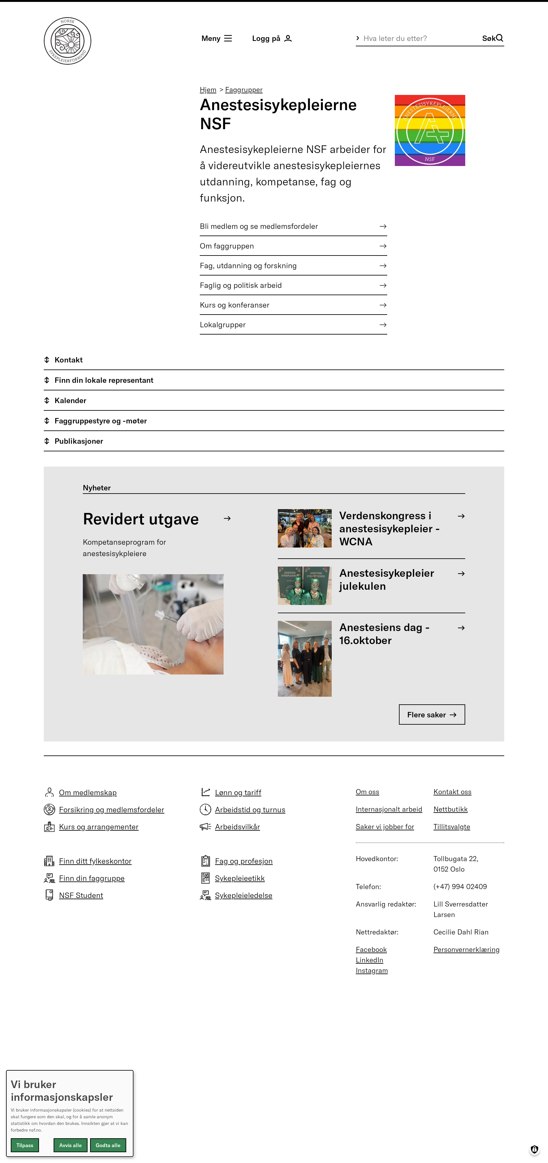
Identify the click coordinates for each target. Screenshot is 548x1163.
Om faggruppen (227, 245)
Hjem (208, 89)
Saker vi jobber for (385, 826)
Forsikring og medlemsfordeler (111, 809)
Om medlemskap (88, 792)
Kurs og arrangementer (99, 826)
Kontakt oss (453, 791)
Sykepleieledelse (243, 895)
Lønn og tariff (238, 792)
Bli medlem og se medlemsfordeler (259, 226)
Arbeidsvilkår (237, 826)
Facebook (371, 949)
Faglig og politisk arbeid (241, 285)
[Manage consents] (534, 1149)
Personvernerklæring (467, 949)
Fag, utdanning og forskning (248, 265)
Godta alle (108, 1145)
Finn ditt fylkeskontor (95, 861)
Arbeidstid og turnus (250, 809)
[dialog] (69, 1113)
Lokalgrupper (223, 324)
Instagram (372, 970)
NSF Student (81, 895)
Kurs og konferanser (235, 304)
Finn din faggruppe (92, 878)
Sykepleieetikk (240, 878)
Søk (489, 38)
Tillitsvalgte (452, 826)
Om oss (367, 791)
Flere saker (426, 714)
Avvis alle (70, 1145)
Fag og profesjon (244, 861)
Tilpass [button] (24, 1145)
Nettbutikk (451, 809)
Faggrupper (244, 89)
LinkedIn (369, 959)
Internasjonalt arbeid (389, 809)
